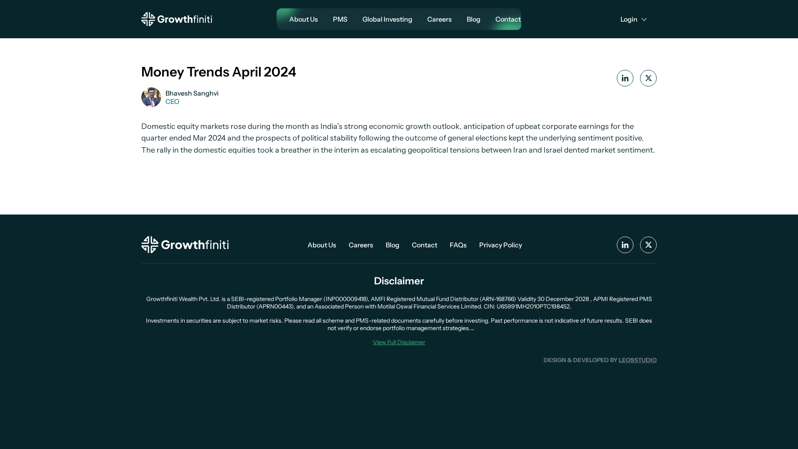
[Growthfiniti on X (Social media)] (648, 245)
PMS (340, 19)
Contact (508, 19)
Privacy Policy (500, 245)
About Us (303, 19)
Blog (473, 19)
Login (629, 19)
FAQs (458, 245)
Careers (439, 19)
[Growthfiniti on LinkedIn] (625, 78)
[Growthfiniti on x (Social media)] (648, 78)
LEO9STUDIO (638, 360)
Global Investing (387, 19)
